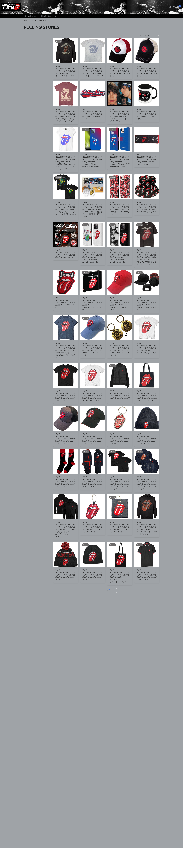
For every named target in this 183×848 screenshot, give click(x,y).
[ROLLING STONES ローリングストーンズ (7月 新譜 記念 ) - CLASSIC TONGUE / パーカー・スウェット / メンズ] (146, 506)
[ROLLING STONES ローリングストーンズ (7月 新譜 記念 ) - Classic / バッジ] (65, 234)
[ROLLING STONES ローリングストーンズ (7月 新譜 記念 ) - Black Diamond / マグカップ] (146, 93)
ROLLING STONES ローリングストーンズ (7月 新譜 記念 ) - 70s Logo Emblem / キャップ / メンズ (120, 72)
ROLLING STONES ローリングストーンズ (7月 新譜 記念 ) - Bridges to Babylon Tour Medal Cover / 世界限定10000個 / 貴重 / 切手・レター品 (92, 210)
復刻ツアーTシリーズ (54, 16)
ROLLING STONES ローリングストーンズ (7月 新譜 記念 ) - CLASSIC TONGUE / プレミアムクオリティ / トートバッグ (120, 577)
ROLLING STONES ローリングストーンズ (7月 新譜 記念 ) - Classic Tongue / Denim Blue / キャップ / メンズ (92, 350)
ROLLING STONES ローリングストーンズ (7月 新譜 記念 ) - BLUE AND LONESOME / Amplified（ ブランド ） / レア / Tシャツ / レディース (65, 163)
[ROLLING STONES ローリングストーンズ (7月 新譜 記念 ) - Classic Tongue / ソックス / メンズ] (65, 461)
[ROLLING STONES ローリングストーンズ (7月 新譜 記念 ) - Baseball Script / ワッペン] (92, 93)
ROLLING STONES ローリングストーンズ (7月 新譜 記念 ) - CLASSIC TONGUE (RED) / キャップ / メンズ (120, 305)
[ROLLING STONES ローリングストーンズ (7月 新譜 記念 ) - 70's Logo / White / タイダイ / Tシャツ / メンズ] (92, 50)
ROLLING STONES (40, 20)
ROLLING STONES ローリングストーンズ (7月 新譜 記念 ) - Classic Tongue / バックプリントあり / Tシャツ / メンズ (120, 484)
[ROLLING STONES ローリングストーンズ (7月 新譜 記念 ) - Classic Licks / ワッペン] (65, 282)
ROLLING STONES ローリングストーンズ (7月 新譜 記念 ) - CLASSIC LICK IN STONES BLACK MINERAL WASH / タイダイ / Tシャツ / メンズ (147, 258)
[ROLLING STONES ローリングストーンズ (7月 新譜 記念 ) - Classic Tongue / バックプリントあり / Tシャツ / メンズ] (119, 461)
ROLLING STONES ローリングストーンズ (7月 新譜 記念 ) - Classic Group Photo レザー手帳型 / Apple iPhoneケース (92, 257)
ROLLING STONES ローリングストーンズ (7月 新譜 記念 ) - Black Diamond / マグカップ (147, 115)
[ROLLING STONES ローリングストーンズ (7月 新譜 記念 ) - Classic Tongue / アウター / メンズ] (119, 375)
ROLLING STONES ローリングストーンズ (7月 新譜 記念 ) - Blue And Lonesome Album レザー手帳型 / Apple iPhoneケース (120, 162)
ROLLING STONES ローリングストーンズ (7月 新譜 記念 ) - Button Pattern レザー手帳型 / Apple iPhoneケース (120, 209)
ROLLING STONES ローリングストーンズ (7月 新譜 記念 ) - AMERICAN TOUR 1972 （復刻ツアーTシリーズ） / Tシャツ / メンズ (65, 116)
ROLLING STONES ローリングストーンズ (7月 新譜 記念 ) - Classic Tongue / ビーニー (65, 576)
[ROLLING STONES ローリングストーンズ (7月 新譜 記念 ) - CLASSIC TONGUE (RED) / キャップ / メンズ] (119, 282)
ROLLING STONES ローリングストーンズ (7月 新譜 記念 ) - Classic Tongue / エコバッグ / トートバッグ (147, 397)
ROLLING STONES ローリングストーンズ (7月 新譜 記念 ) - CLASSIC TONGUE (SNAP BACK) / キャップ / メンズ (147, 305)
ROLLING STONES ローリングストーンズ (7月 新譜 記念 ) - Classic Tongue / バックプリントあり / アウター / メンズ (147, 484)
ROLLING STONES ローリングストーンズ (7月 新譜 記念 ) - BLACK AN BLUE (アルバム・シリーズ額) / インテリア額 (120, 116)
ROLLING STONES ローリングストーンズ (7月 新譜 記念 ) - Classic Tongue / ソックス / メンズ (65, 482)
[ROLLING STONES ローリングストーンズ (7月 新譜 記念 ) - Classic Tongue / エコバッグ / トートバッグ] (146, 375)
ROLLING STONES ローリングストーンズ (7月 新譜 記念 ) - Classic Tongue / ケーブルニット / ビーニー (147, 439)
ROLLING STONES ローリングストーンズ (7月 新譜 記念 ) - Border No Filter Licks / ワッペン (147, 160)
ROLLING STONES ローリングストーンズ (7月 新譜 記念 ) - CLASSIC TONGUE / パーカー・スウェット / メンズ (147, 529)
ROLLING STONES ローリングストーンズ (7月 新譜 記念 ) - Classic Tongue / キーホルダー (120, 439)
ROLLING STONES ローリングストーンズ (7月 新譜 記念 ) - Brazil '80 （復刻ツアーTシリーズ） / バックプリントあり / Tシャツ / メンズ (65, 210)
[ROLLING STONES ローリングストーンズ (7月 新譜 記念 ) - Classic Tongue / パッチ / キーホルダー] (92, 506)
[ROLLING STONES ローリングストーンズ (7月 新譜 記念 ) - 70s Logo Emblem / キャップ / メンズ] (119, 50)
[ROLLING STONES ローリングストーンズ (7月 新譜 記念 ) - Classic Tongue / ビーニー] (65, 554)
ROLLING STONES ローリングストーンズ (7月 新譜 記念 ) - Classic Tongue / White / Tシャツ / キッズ (92, 397)
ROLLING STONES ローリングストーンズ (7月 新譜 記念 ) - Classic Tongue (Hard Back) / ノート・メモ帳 (92, 305)
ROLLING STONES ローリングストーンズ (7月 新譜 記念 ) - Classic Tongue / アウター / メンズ (120, 397)
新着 (25, 16)
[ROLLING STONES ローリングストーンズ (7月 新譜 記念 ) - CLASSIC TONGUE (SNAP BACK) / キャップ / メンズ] (146, 282)
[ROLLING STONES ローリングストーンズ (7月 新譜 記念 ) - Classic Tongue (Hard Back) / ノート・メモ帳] (92, 282)
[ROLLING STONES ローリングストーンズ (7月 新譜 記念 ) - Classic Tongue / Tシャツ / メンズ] (65, 375)
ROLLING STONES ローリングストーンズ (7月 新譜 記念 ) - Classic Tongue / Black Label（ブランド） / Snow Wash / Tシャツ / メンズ (65, 351)
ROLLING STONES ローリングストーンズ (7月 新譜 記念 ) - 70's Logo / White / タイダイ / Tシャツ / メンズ (92, 72)
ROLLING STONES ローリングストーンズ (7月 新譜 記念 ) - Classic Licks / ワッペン (65, 303)
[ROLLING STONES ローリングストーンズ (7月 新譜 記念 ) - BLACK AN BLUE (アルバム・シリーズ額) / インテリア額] (119, 93)
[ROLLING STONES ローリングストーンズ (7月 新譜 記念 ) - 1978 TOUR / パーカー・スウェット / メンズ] (65, 50)
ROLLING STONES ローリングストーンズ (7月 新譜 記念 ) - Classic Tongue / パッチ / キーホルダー (92, 528)
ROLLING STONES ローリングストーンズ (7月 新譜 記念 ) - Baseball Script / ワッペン (92, 115)
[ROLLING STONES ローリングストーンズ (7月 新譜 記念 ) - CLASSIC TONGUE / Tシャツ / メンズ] (146, 327)
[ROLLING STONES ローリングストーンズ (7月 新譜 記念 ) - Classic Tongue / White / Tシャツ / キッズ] (92, 375)
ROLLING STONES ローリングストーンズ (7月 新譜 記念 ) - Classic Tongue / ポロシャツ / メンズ (147, 576)
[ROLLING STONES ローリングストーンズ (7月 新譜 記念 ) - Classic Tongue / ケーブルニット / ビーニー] (146, 418)
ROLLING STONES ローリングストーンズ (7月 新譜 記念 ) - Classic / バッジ (65, 254)
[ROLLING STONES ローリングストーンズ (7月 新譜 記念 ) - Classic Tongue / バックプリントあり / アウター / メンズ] (146, 461)
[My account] (174, 7)
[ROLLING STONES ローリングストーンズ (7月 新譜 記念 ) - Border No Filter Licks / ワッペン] (146, 139)
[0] (178, 7)
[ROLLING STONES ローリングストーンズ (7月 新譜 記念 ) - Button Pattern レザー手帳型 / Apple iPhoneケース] (119, 186)
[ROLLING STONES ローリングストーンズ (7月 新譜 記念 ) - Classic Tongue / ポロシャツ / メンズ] (146, 554)
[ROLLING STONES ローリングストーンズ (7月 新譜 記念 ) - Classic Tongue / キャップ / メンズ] (65, 418)
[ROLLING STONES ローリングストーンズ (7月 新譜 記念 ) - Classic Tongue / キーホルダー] (119, 418)
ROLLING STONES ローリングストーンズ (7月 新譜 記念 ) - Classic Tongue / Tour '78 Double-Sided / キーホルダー (120, 350)
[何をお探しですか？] (170, 7)
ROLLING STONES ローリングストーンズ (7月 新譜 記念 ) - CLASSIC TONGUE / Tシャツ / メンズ (147, 350)
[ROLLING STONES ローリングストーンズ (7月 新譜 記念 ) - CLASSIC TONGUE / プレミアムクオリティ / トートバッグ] (119, 554)
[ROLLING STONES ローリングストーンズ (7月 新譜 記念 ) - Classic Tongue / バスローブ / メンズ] (92, 461)
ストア (31, 20)
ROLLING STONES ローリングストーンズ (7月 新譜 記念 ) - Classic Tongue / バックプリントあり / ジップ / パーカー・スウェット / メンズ (65, 530)
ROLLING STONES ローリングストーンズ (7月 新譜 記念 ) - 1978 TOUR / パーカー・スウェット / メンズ (65, 72)
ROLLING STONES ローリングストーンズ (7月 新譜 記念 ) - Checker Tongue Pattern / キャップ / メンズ (147, 208)
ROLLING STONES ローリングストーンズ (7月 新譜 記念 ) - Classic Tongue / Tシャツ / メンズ (65, 397)
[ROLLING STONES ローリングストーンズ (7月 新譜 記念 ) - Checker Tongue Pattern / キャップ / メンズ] (146, 186)
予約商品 (43, 16)
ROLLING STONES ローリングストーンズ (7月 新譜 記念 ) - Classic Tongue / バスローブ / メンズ (92, 482)
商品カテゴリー (32, 16)
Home (25, 20)
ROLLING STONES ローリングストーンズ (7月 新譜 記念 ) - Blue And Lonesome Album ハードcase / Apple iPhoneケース (92, 162)
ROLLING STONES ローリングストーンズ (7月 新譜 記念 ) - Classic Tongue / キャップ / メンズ (65, 439)
